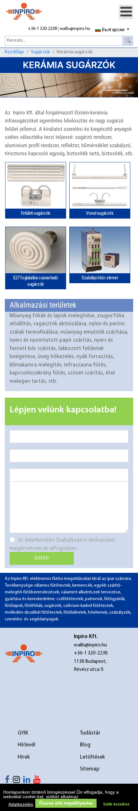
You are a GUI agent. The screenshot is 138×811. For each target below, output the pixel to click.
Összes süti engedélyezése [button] (66, 803)
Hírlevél (26, 745)
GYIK (23, 733)
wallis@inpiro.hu (75, 28)
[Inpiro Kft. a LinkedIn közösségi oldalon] (28, 781)
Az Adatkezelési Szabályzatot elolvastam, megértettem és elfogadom (63, 544)
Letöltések (92, 757)
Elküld (42, 558)
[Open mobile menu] (126, 12)
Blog (85, 745)
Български (113, 29)
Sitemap (89, 769)
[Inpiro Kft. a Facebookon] (9, 781)
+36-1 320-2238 (42, 28)
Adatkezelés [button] (20, 804)
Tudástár (90, 733)
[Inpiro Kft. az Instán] (18, 781)
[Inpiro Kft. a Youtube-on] (38, 781)
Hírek (24, 757)
